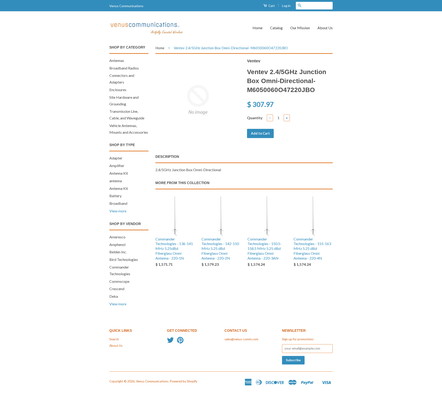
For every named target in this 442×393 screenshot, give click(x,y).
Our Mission (300, 28)
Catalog (276, 28)
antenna (115, 181)
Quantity (255, 118)
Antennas (116, 60)
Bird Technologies (123, 259)
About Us (325, 28)
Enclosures (117, 89)
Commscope (119, 281)
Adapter (115, 158)
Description (167, 157)
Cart (271, 6)
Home (257, 28)
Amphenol (117, 244)
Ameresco (117, 237)
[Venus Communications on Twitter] (170, 342)
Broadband (118, 203)
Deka (113, 296)
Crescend (116, 288)
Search (114, 339)
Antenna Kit (118, 173)
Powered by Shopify (183, 381)
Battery (115, 196)
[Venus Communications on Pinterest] (180, 342)
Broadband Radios (124, 68)
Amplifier (116, 165)
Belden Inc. (118, 252)
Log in (286, 6)
